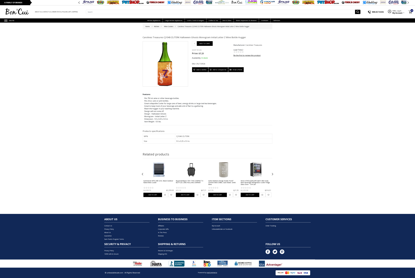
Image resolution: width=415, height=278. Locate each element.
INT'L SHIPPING (73, 12)
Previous (79, 3)
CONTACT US (47, 12)
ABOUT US (38, 12)
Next (408, 3)
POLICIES (65, 12)
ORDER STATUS (56, 12)
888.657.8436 (378, 12)
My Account (397, 12)
